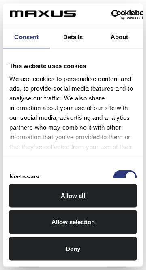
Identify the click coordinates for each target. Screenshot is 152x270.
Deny (73, 248)
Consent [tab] (26, 37)
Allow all (73, 195)
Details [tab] (73, 37)
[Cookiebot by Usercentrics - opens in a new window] (112, 14)
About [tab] (119, 37)
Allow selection (73, 222)
